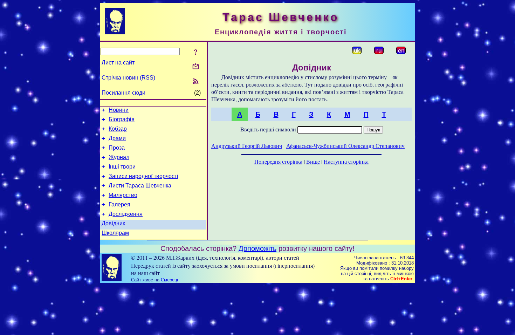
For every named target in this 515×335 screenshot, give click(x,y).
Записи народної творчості (143, 176)
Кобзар (118, 129)
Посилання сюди (123, 93)
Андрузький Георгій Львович (246, 145)
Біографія (122, 119)
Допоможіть (257, 248)
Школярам (115, 233)
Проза (117, 148)
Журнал (119, 157)
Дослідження (126, 214)
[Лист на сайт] (195, 67)
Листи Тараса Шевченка (140, 186)
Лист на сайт (118, 63)
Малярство (123, 195)
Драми (117, 138)
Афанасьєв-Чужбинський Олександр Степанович (345, 145)
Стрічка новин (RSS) (128, 78)
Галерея (119, 204)
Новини (119, 110)
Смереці (169, 279)
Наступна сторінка (346, 161)
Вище (313, 161)
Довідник (113, 223)
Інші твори (122, 167)
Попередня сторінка (278, 161)
